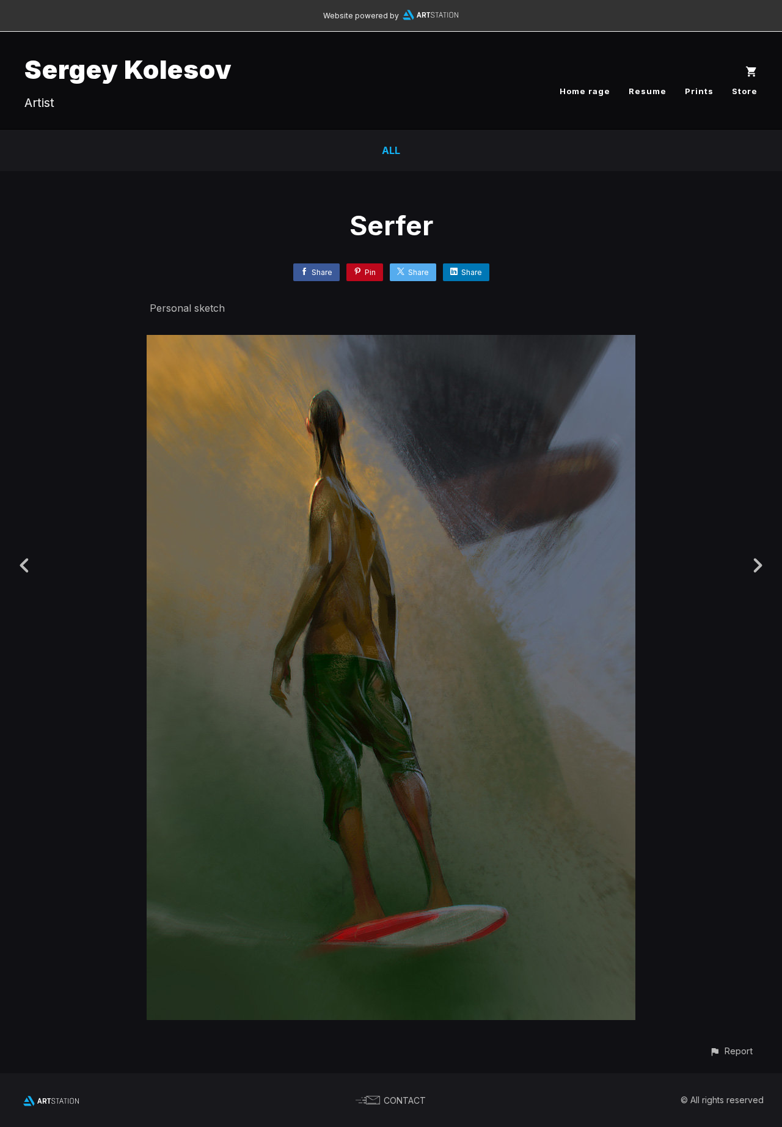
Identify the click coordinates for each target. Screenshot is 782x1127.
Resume (648, 91)
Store (745, 91)
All (391, 150)
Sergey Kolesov (128, 69)
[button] (731, 1050)
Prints (699, 91)
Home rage (585, 91)
